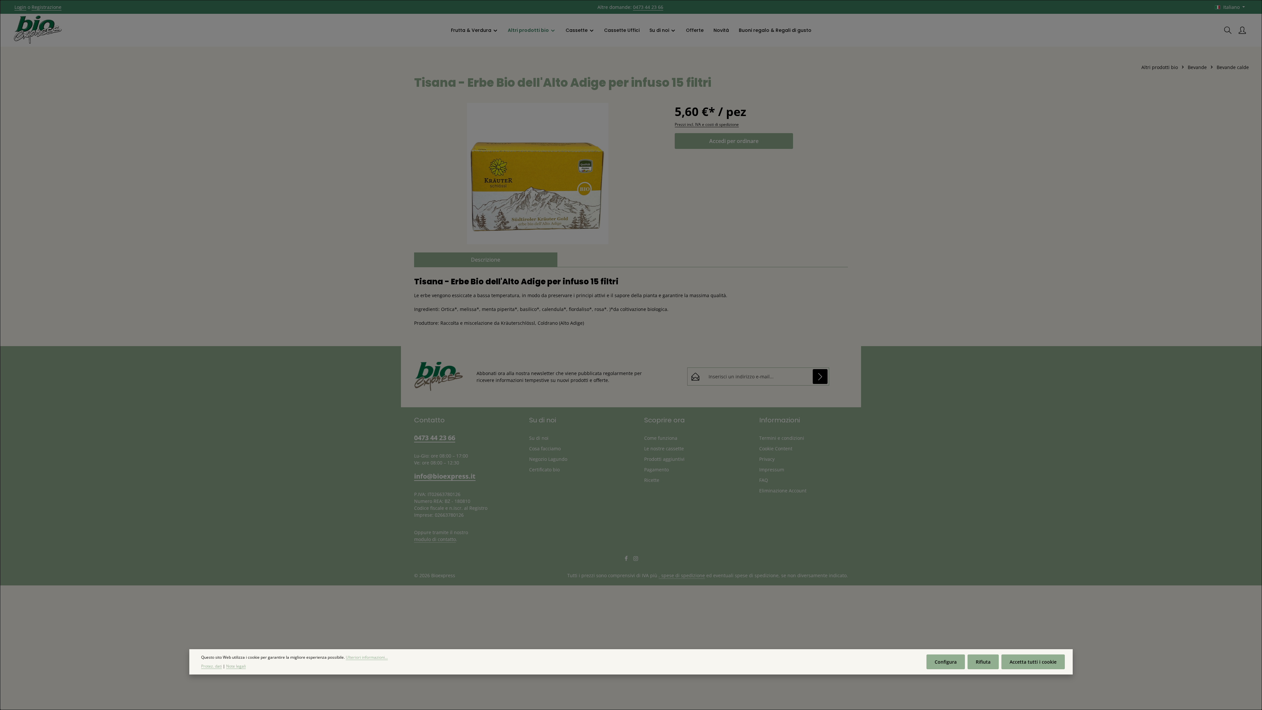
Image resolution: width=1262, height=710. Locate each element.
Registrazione (46, 7)
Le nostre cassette (664, 448)
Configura (946, 662)
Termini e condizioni (781, 438)
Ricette (651, 480)
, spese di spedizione (682, 575)
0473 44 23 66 (648, 7)
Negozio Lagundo (548, 459)
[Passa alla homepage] (37, 30)
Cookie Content (775, 448)
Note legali (236, 666)
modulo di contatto (435, 539)
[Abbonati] (820, 376)
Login (20, 7)
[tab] (485, 259)
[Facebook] (626, 559)
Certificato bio (544, 469)
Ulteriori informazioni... (367, 657)
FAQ (763, 480)
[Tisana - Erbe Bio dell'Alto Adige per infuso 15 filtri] (538, 173)
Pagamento (656, 469)
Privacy (767, 459)
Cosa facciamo (545, 448)
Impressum (771, 469)
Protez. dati (211, 666)
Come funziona (660, 438)
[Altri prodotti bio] (532, 30)
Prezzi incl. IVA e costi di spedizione (707, 124)
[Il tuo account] (1242, 30)
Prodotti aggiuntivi (664, 459)
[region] (538, 173)
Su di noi (539, 438)
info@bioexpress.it (445, 476)
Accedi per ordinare (734, 141)
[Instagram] (636, 559)
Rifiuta (983, 662)
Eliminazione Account (782, 490)
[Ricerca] (1227, 30)
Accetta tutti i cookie (1033, 662)
